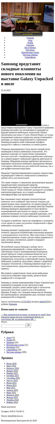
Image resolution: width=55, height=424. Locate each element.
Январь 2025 (12, 397)
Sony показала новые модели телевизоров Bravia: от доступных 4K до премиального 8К (26, 317)
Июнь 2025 (11, 385)
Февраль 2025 (12, 395)
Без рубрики (30, 47)
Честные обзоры (30, 55)
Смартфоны (30, 57)
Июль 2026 (11, 363)
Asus (30, 40)
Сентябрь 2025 (13, 378)
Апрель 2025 (12, 390)
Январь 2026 (12, 371)
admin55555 (44, 302)
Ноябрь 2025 (12, 373)
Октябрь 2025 (12, 375)
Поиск (4, 322)
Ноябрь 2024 (12, 402)
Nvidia (30, 43)
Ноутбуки (30, 50)
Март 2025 (11, 392)
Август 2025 (12, 380)
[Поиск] (28, 325)
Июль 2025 (11, 383)
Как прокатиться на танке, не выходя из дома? (23, 314)
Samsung (30, 45)
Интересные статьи (30, 52)
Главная (30, 38)
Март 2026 (11, 366)
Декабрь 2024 (12, 400)
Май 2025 (10, 388)
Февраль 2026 (12, 368)
